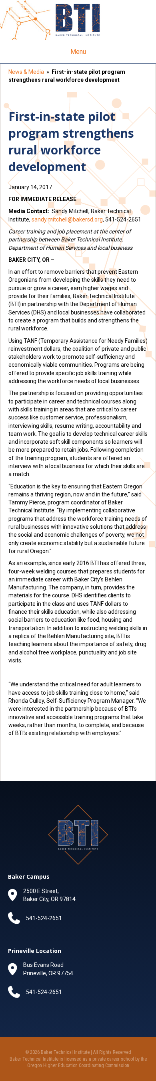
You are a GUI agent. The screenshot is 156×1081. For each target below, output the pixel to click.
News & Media (26, 72)
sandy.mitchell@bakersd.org (67, 219)
